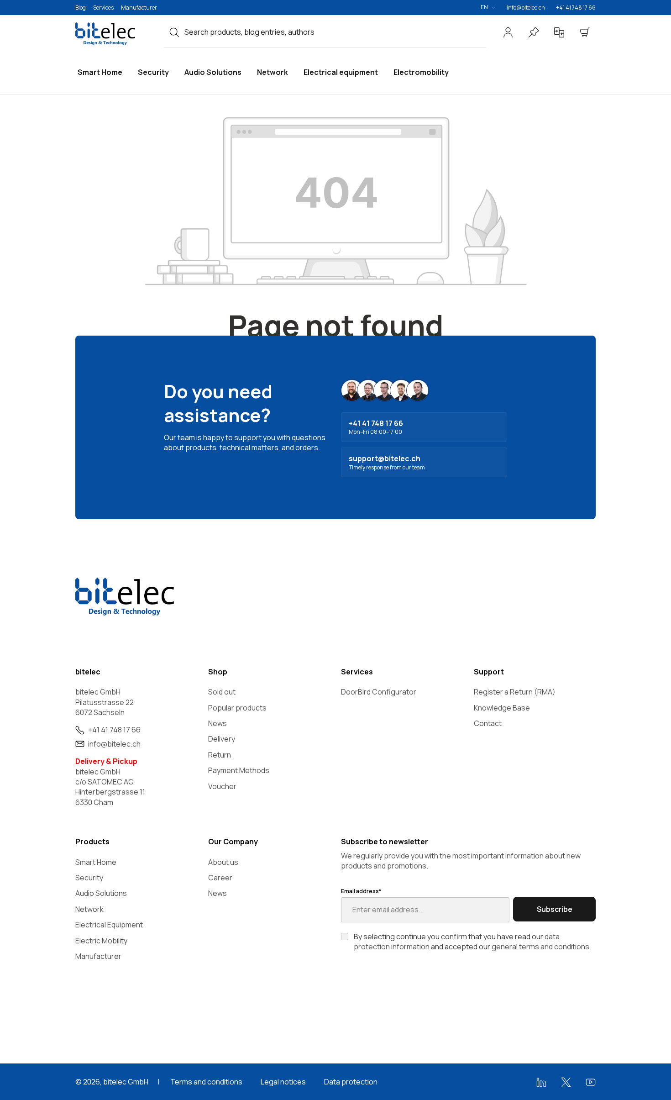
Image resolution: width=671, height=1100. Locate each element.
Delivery (221, 739)
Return (219, 755)
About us (223, 862)
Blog (80, 7)
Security (89, 878)
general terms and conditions (540, 947)
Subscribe (554, 909)
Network (89, 909)
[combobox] (335, 32)
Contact (488, 723)
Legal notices (283, 1082)
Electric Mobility (101, 941)
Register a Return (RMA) (515, 692)
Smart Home (95, 862)
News (217, 723)
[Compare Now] (559, 32)
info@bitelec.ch (526, 7)
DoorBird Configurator (378, 692)
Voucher (222, 786)
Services (103, 7)
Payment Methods (238, 770)
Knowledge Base (502, 708)
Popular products (237, 708)
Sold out (222, 692)
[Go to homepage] (114, 33)
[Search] (174, 32)
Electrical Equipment (109, 925)
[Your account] (508, 32)
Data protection (350, 1082)
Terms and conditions (206, 1082)
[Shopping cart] (585, 32)
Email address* (361, 891)
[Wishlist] (534, 32)
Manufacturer (139, 7)
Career (220, 878)
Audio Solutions (101, 893)
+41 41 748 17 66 (576, 7)
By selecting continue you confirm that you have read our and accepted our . (472, 942)
